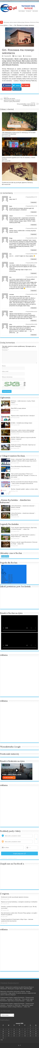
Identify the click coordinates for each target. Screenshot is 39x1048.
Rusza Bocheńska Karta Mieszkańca (21, 466)
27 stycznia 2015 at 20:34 (31, 262)
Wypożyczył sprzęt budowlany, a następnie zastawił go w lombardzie (19, 902)
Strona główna (4, 25)
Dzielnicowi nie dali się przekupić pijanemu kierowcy (17, 182)
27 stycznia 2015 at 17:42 (31, 206)
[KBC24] (19, 8)
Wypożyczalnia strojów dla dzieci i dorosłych (23, 415)
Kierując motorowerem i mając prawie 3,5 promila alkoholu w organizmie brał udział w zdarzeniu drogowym (18, 993)
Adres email (5, 371)
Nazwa (4, 366)
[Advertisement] (19, 676)
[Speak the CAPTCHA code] (24, 385)
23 (35, 1033)
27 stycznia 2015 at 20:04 (31, 253)
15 (30, 1031)
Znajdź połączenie (18, 853)
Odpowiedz (33, 202)
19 (14, 1033)
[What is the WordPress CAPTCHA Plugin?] (12, 384)
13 (19, 1031)
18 (8, 1033)
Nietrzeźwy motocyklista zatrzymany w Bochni (12, 991)
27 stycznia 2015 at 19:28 (31, 215)
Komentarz (5, 350)
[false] (36, 839)
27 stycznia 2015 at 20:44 (31, 277)
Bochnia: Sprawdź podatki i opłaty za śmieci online (24, 489)
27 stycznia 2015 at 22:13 (31, 311)
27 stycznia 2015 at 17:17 (31, 197)
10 (3, 1031)
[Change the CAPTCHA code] (24, 383)
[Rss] (18, 1045)
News (11, 25)
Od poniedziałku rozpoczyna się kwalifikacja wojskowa (26, 104)
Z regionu (19, 56)
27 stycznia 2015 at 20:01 (31, 238)
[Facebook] (20, 1045)
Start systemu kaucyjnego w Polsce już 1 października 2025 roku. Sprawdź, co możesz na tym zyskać (24, 475)
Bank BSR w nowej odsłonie (18, 408)
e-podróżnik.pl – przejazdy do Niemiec (9, 858)
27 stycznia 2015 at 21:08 (31, 294)
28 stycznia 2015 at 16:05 (31, 324)
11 (8, 1031)
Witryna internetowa (7, 377)
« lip (1, 1039)
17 (3, 1033)
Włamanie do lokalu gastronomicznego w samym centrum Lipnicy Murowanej (12, 99)
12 (14, 1031)
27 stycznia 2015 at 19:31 (31, 228)
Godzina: (5, 556)
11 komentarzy (28, 56)
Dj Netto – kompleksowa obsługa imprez (21, 423)
